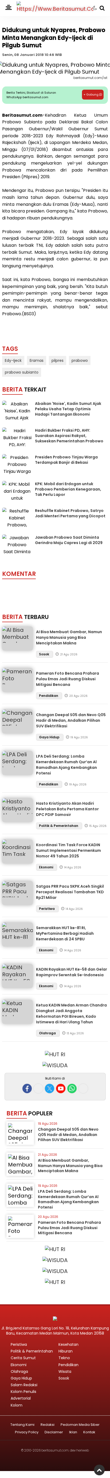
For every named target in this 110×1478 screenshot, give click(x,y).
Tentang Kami (22, 1425)
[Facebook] (27, 1088)
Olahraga (48, 1033)
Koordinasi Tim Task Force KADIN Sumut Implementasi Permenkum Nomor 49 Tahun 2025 (68, 850)
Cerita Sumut (23, 1358)
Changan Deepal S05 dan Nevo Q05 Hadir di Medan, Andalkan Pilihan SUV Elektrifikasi (71, 720)
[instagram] (38, 1088)
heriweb (82, 1450)
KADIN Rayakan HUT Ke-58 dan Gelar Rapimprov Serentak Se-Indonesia (71, 972)
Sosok (44, 654)
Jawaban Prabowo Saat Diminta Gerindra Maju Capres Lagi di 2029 (69, 540)
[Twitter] (49, 1088)
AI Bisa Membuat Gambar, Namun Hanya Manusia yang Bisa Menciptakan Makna (69, 637)
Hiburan (65, 1351)
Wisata (64, 1371)
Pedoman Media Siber (80, 1425)
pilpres (58, 360)
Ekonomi (46, 867)
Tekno (64, 1358)
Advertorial (21, 1398)
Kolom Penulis (23, 1391)
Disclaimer (54, 1432)
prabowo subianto (21, 372)
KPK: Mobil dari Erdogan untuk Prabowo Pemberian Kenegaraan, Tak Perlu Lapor (68, 489)
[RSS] (83, 1088)
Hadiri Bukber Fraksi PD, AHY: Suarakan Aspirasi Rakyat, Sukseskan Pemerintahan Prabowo (69, 435)
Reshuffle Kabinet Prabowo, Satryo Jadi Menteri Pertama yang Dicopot (70, 513)
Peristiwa (47, 908)
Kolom (16, 1405)
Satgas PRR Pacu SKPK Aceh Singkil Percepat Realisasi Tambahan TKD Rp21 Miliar (70, 892)
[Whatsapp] (72, 1088)
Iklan (73, 1432)
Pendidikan (49, 695)
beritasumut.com (55, 1450)
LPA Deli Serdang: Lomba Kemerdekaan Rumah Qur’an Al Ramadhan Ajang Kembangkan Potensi (66, 765)
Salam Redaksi (24, 1385)
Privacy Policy (26, 1432)
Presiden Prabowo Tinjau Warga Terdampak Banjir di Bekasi (66, 459)
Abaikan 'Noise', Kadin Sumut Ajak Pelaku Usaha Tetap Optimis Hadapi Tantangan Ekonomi (68, 409)
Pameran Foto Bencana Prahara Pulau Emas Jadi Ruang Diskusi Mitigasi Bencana (67, 679)
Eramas (37, 360)
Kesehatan (68, 1344)
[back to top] (99, 1470)
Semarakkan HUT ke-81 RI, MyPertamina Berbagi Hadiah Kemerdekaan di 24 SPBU (65, 933)
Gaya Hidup (49, 737)
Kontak (89, 1432)
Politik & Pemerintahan (59, 825)
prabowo (80, 360)
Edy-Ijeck (13, 360)
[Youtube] (60, 1088)
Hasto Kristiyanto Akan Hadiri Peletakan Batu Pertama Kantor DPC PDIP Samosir (67, 809)
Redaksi (47, 1425)
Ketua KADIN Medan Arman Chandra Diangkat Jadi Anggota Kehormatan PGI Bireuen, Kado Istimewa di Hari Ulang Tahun (71, 1013)
